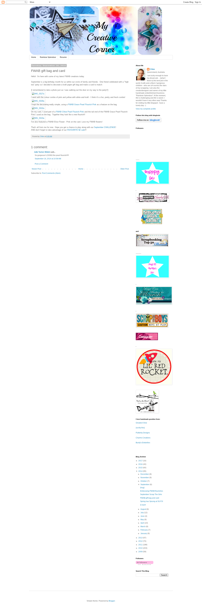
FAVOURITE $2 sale (76, 130)
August (143, 509)
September (145, 484)
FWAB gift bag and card (149, 498)
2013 (140, 538)
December (144, 474)
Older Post (124, 169)
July (142, 513)
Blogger (112, 601)
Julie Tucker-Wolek (42, 152)
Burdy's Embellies (143, 443)
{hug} (142, 488)
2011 (140, 545)
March (143, 526)
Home (33, 57)
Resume (63, 57)
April (142, 523)
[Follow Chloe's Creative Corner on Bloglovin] (148, 122)
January (143, 533)
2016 (140, 464)
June (142, 516)
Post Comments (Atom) (51, 173)
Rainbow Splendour (48, 57)
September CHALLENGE (104, 127)
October (143, 481)
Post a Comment (41, 164)
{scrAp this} (140, 428)
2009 (140, 552)
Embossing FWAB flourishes (151, 491)
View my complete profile (146, 109)
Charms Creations (143, 438)
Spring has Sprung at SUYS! (151, 501)
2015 (140, 468)
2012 (140, 541)
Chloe (152, 69)
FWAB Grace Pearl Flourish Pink (82, 104)
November (144, 478)
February (144, 530)
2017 (140, 461)
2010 (140, 548)
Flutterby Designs (143, 433)
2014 (140, 471)
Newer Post (36, 169)
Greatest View (141, 423)
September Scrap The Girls (151, 494)
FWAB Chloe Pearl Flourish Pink (70, 112)
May (142, 520)
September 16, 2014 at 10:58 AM (48, 159)
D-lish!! (143, 505)
